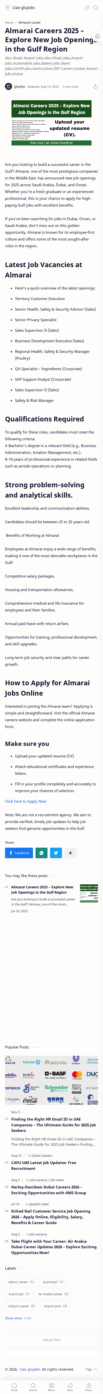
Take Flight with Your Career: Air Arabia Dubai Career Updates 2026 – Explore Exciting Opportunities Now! (54, 1247)
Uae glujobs (23, 7)
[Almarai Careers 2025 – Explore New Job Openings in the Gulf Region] (89, 893)
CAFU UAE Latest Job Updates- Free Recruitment (43, 1165)
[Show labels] (19, 1318)
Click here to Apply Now (25, 801)
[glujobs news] (39, 1204)
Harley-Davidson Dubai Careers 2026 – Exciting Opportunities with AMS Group (48, 1189)
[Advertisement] (51, 980)
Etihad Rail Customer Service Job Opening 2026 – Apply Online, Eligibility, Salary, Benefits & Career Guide (50, 1217)
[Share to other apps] (70, 853)
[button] (87, 7)
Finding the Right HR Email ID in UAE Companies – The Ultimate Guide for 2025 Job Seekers (53, 1125)
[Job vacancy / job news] (47, 1180)
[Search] (95, 7)
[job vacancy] (38, 1234)
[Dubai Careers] (42, 1155)
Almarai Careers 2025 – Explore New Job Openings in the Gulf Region (42, 890)
